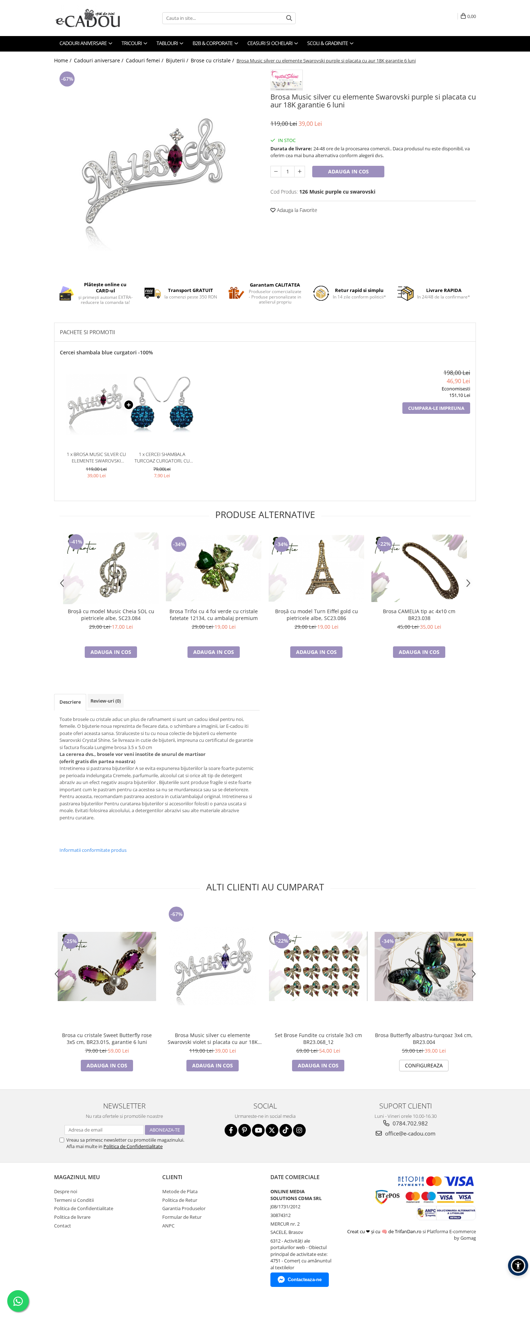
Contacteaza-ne (305, 1279)
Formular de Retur (182, 1217)
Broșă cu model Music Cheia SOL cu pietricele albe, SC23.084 (111, 614)
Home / (63, 60)
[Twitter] (272, 1130)
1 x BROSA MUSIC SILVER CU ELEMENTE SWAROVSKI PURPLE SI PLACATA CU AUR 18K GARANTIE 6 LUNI (96, 457)
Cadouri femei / (145, 60)
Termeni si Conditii (74, 1200)
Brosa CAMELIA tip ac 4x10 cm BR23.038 (419, 614)
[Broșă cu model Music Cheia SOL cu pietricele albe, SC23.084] (111, 568)
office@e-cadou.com (410, 1133)
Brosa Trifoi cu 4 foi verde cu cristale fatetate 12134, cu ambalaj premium (213, 614)
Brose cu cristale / (213, 60)
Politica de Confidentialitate (133, 1146)
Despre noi (65, 1191)
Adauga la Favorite (296, 210)
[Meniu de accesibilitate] (518, 1266)
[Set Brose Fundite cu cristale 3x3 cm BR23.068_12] (318, 966)
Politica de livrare (72, 1217)
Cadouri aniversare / (99, 60)
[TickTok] (285, 1130)
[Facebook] (231, 1130)
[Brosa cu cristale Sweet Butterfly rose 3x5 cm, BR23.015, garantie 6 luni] (107, 966)
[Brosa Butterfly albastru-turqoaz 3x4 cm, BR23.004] (424, 966)
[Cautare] (289, 18)
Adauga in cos (348, 171)
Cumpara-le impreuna (436, 408)
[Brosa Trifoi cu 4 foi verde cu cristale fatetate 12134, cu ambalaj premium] (213, 568)
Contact (62, 1225)
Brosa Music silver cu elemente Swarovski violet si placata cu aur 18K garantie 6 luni (213, 1038)
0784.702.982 (409, 1123)
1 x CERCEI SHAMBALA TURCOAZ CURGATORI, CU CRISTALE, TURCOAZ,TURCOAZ (162, 457)
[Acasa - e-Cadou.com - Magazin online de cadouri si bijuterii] (90, 18)
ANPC (168, 1225)
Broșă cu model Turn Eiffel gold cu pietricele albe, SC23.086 (316, 614)
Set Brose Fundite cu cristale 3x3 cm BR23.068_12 (318, 1038)
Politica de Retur (179, 1200)
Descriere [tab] (70, 702)
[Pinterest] (244, 1130)
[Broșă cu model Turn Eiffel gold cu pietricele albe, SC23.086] (316, 568)
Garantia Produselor (184, 1208)
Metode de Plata (180, 1191)
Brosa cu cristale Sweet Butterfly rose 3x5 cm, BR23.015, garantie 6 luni (107, 1038)
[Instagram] (299, 1130)
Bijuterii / (178, 60)
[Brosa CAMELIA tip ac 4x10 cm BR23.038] (419, 568)
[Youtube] (258, 1130)
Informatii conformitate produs (93, 850)
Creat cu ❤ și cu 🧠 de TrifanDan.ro (385, 1231)
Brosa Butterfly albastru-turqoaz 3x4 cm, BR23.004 (424, 1038)
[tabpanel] (157, 170)
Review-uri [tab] (105, 701)
